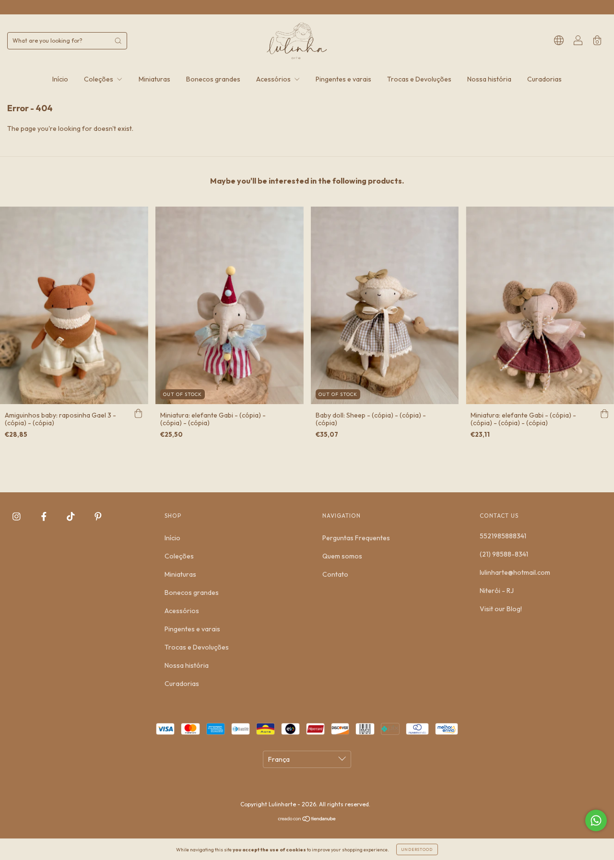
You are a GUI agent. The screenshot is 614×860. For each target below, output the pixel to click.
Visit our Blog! (501, 608)
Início (60, 79)
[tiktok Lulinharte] (71, 516)
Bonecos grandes (213, 79)
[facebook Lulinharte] (45, 516)
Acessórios (274, 79)
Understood (417, 849)
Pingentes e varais (343, 79)
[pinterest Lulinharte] (98, 516)
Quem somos (342, 556)
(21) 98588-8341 (504, 554)
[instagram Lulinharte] (17, 516)
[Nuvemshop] (307, 819)
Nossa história (489, 79)
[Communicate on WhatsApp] (596, 820)
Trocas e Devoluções (419, 79)
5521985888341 (503, 536)
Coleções (99, 79)
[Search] (118, 41)
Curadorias (544, 79)
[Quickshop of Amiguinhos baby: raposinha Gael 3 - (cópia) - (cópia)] (138, 413)
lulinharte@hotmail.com (515, 572)
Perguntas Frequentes (356, 538)
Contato (335, 574)
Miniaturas (154, 79)
